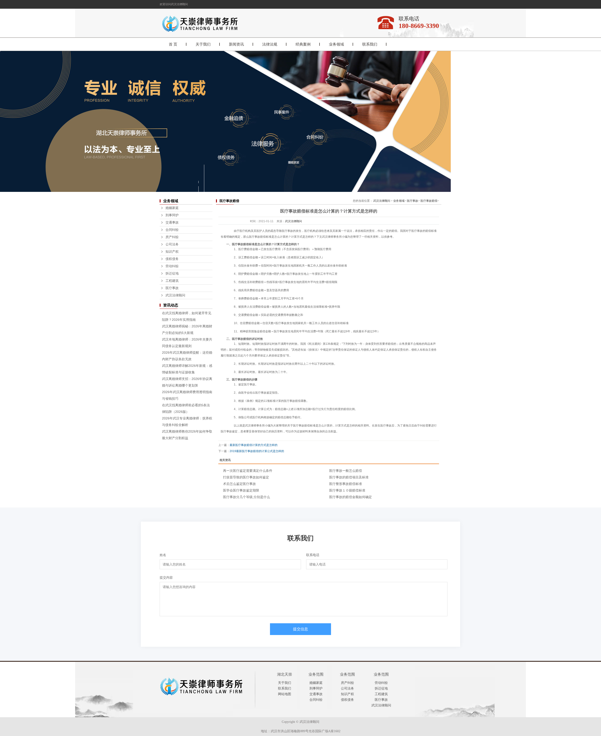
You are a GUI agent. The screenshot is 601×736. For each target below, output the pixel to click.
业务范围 (316, 674)
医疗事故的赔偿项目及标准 (349, 477)
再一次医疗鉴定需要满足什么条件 (247, 471)
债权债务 (172, 259)
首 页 (173, 44)
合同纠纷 (172, 230)
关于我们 (203, 44)
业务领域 (336, 44)
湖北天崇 (284, 674)
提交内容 (166, 577)
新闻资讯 (236, 44)
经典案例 (303, 44)
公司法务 (172, 244)
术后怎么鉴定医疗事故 (239, 484)
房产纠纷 (172, 237)
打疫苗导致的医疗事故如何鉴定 (246, 477)
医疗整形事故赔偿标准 (345, 484)
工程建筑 (172, 281)
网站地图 (284, 694)
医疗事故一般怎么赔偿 (345, 471)
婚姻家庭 (172, 208)
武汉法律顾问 (175, 295)
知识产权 (172, 251)
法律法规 (269, 44)
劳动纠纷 (172, 266)
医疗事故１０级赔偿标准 (347, 490)
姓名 (163, 555)
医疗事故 (172, 288)
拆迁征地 (172, 273)
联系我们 (369, 44)
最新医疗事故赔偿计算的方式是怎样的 (253, 445)
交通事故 (172, 222)
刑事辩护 (172, 215)
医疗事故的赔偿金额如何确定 (350, 497)
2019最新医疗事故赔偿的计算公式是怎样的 (257, 451)
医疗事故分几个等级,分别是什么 (246, 497)
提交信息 (300, 629)
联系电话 (312, 555)
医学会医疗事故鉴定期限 (241, 490)
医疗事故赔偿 (428, 200)
